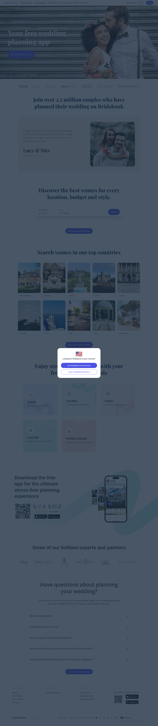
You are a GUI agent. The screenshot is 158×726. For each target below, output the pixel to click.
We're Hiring (17, 696)
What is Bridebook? (41, 616)
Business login (131, 3)
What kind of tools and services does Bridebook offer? (61, 648)
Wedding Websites (54, 3)
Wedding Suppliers (39, 3)
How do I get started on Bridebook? (51, 637)
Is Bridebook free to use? (44, 627)
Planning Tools (67, 3)
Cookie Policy (62, 717)
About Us (15, 693)
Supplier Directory (86, 696)
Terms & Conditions (87, 717)
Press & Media (17, 699)
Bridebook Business (53, 693)
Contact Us (16, 702)
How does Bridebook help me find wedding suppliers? (61, 659)
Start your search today (79, 231)
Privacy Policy (73, 717)
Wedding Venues (26, 3)
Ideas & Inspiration (80, 3)
